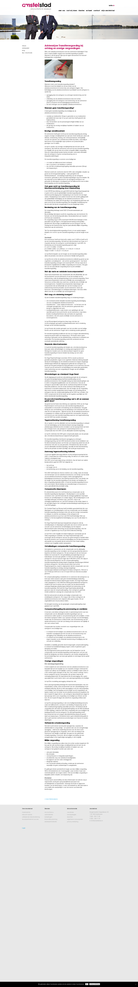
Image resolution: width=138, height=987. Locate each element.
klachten (70, 817)
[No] (136, 984)
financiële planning (51, 819)
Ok (87, 984)
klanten (81, 10)
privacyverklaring (72, 821)
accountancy (49, 812)
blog (23, 50)
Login (23, 828)
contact (97, 10)
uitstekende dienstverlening (31, 817)
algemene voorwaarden (75, 819)
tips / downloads (27, 53)
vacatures (70, 812)
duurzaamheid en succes (30, 819)
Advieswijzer (25, 48)
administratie (49, 814)
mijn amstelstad (108, 10)
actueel (89, 10)
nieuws (24, 45)
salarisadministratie (51, 821)
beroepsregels (71, 814)
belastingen (48, 817)
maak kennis (26, 812)
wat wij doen (72, 10)
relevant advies (27, 814)
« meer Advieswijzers (51, 799)
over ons (61, 10)
